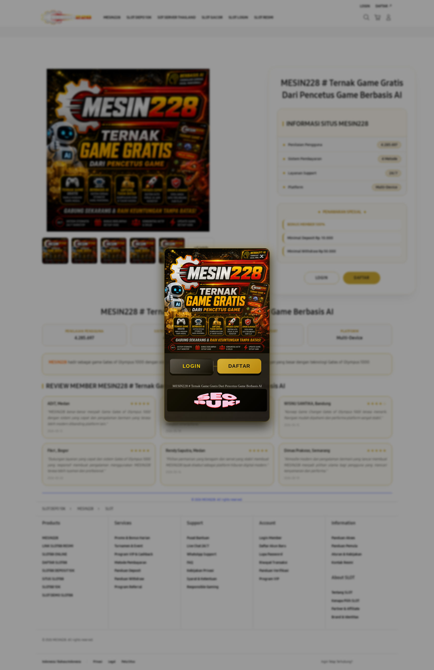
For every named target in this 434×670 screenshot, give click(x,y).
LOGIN (192, 366)
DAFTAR (239, 366)
